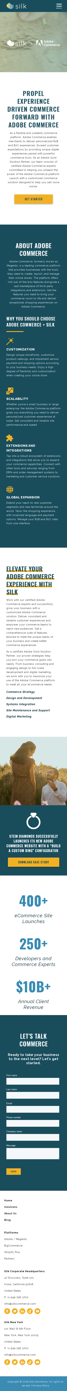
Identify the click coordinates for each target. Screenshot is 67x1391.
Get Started (33, 199)
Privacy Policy (41, 1385)
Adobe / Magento (15, 1239)
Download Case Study (33, 862)
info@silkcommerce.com (20, 1303)
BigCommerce (13, 1245)
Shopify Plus (12, 1252)
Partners (9, 1258)
